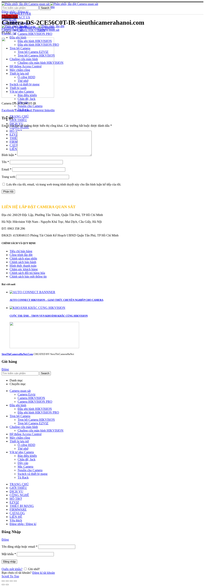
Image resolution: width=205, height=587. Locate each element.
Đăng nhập (9, 561)
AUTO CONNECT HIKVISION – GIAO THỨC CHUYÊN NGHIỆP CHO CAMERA (56, 299)
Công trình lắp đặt (21, 254)
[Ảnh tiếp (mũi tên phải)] (7, 584)
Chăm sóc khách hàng (24, 269)
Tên (5, 162)
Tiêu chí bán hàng (21, 251)
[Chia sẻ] (7, 581)
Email (6, 169)
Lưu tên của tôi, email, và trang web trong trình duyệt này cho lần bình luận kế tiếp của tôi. (63, 184)
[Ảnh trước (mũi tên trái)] (3, 584)
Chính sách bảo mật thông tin (28, 276)
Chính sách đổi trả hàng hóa (27, 273)
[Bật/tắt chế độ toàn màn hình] (11, 581)
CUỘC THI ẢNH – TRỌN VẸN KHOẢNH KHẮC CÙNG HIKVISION (49, 315)
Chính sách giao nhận (23, 258)
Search (45, 7)
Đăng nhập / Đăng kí (23, 524)
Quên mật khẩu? (12, 569)
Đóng (5, 369)
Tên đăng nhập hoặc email (19, 546)
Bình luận (9, 155)
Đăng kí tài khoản (43, 572)
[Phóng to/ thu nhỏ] (15, 581)
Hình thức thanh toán (23, 265)
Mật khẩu (9, 554)
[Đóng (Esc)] (3, 581)
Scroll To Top (10, 576)
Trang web (8, 176)
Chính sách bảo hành (23, 262)
